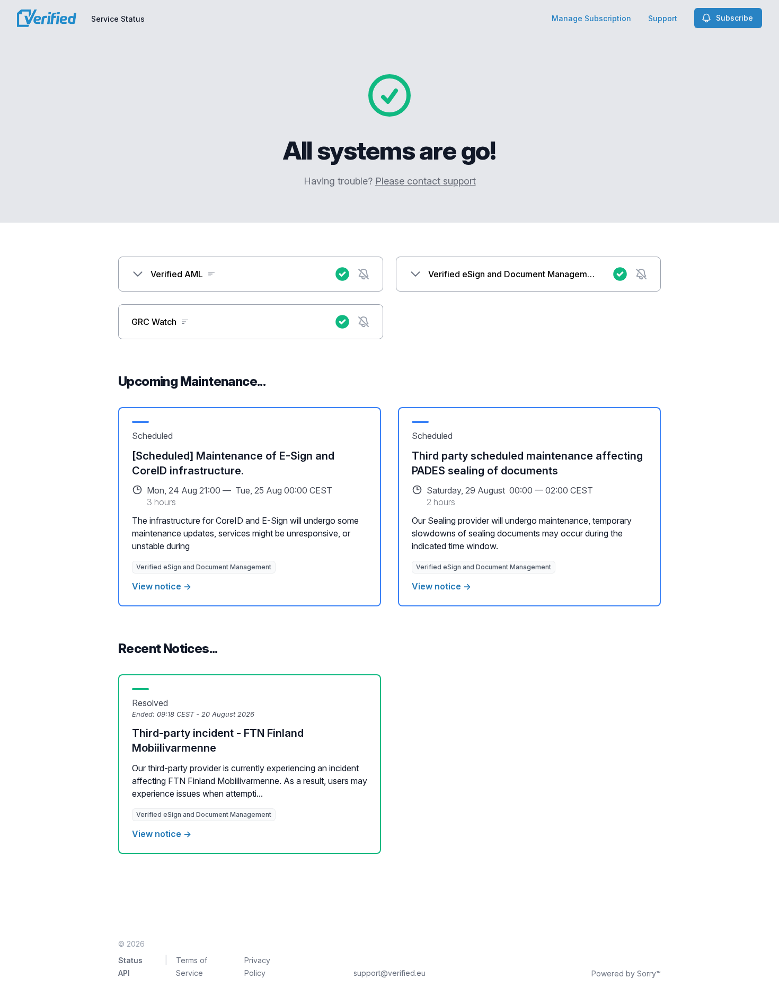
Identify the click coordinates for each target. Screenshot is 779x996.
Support (662, 18)
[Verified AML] (137, 274)
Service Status (118, 18)
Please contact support (425, 181)
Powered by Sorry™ (626, 973)
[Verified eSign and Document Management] (415, 274)
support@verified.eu (389, 972)
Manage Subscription (591, 18)
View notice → (161, 586)
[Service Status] (46, 18)
